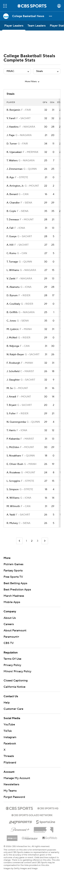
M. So (10, 388)
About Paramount (15, 630)
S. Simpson (13, 489)
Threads (9, 756)
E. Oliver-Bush (15, 464)
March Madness (14, 596)
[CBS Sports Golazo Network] (32, 815)
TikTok (8, 731)
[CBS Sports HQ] (47, 808)
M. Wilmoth (13, 506)
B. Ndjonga (13, 346)
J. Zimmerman (15, 169)
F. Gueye (12, 236)
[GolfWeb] (49, 838)
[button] (5, 6)
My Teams (10, 790)
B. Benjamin (13, 110)
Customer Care (13, 709)
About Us (10, 618)
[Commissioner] (43, 828)
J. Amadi (11, 396)
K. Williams (13, 498)
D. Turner (12, 143)
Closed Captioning (16, 680)
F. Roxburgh (13, 363)
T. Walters (12, 160)
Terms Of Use (12, 659)
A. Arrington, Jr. (15, 185)
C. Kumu (11, 253)
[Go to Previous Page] (19, 541)
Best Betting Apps (15, 583)
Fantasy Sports (13, 570)
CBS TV (9, 643)
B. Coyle (11, 211)
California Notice (14, 687)
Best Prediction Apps (17, 589)
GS (51, 102)
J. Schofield (13, 371)
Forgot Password (14, 797)
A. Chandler (13, 202)
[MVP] (12, 837)
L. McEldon (13, 447)
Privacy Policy (12, 665)
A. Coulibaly (13, 304)
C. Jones (11, 320)
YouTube (9, 724)
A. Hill (10, 245)
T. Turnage (12, 261)
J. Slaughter (13, 379)
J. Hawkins (12, 126)
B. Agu (10, 177)
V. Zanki (11, 278)
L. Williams (13, 270)
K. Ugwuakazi (14, 152)
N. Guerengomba (16, 422)
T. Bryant (11, 405)
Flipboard (10, 762)
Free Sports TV (13, 577)
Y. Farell (11, 118)
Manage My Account (17, 778)
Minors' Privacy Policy (17, 671)
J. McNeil (12, 337)
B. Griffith (12, 312)
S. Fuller (11, 413)
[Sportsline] (45, 821)
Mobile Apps (12, 602)
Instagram (10, 737)
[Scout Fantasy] (30, 838)
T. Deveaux (13, 219)
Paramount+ (11, 637)
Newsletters (11, 784)
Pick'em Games (13, 564)
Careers (9, 624)
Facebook (10, 743)
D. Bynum (12, 295)
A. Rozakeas (13, 472)
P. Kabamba (13, 438)
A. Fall (10, 228)
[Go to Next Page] (45, 541)
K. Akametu (13, 287)
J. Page (11, 135)
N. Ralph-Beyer (15, 354)
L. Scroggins (13, 481)
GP (44, 102)
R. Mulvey (12, 523)
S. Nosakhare (14, 455)
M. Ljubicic (13, 329)
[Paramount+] (20, 829)
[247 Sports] (20, 821)
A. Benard (12, 194)
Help (7, 702)
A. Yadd (11, 514)
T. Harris (11, 430)
